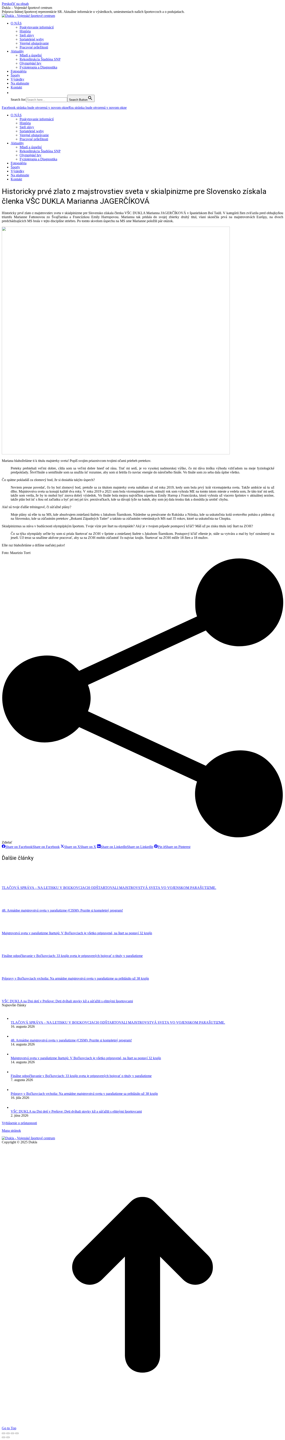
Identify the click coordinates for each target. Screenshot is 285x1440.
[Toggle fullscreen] (12, 1433)
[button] (13, 93)
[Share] (8, 1433)
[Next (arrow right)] (8, 1437)
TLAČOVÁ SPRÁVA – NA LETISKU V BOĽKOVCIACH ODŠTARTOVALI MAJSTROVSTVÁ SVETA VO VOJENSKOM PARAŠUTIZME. (109, 888)
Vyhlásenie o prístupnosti (19, 1123)
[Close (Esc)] (3, 1433)
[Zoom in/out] (17, 1433)
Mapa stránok (11, 1130)
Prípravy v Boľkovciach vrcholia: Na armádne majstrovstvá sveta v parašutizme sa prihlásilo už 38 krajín (75, 978)
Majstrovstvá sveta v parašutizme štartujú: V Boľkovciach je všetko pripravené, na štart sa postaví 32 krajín (77, 933)
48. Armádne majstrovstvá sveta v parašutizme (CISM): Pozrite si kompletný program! (62, 910)
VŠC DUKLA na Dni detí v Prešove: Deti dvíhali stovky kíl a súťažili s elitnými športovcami (67, 1001)
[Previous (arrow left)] (3, 1437)
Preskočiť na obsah (15, 4)
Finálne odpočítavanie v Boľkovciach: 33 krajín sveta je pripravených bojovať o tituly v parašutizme (72, 956)
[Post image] (14, 884)
